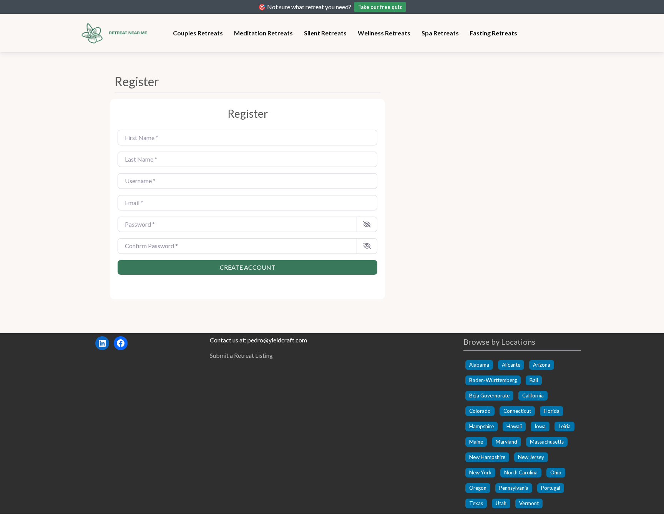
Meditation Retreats (263, 33)
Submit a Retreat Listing (241, 355)
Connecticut (517, 411)
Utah (501, 503)
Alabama (479, 365)
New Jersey (531, 457)
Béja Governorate (489, 395)
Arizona (541, 365)
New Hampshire (487, 457)
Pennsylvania (513, 488)
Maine (476, 442)
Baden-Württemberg (493, 380)
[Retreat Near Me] (116, 32)
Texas (476, 503)
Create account (248, 267)
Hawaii (514, 426)
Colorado (480, 411)
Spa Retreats (440, 33)
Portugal (550, 488)
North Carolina (521, 472)
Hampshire (481, 426)
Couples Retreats (198, 33)
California (533, 395)
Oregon (477, 488)
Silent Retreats (325, 33)
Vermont (529, 503)
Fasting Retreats (493, 33)
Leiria (565, 426)
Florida (551, 411)
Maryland (506, 442)
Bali (534, 380)
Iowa (540, 426)
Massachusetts (547, 442)
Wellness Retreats (384, 33)
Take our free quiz (380, 7)
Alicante (511, 365)
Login (247, 282)
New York (480, 472)
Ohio (555, 472)
